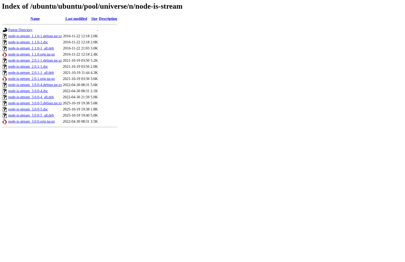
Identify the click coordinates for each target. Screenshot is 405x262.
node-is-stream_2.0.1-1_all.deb (31, 73)
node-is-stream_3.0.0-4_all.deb (31, 97)
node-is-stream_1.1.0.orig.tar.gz (31, 54)
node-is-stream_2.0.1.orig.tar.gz (31, 79)
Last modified (76, 19)
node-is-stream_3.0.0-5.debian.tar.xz (35, 103)
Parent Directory (20, 30)
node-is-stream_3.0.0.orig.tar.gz (31, 121)
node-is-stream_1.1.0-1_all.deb (31, 48)
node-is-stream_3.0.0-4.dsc (28, 91)
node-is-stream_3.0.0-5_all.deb (31, 115)
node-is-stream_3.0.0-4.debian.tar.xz (35, 85)
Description (108, 19)
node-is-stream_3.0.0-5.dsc (28, 109)
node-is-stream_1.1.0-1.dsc (28, 42)
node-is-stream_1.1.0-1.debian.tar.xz (35, 36)
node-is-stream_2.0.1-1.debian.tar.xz (35, 60)
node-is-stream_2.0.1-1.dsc (28, 66)
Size (94, 19)
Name (35, 19)
